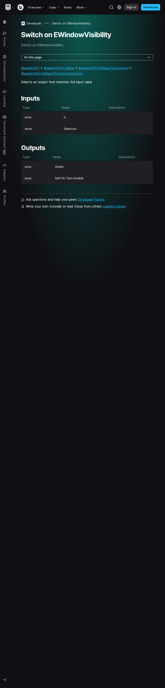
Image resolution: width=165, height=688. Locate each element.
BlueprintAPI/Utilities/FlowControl (103, 68)
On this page (33, 57)
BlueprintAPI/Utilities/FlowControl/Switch (52, 73)
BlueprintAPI (30, 68)
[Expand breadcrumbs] (47, 23)
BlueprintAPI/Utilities (59, 68)
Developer (34, 23)
